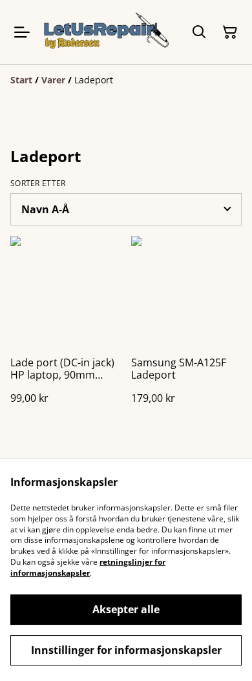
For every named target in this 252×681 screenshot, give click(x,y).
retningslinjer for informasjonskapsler (87, 567)
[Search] (199, 32)
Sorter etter (38, 183)
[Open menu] (21, 32)
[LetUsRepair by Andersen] (107, 32)
